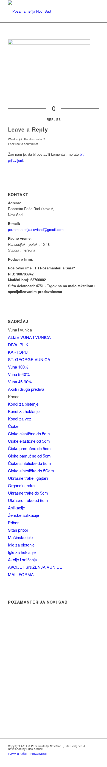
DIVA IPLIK (18, 344)
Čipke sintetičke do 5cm (29, 463)
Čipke (13, 426)
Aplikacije (16, 508)
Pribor (13, 522)
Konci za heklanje (24, 411)
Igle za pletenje (21, 545)
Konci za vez (19, 419)
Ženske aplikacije (23, 515)
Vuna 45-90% (20, 381)
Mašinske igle (20, 537)
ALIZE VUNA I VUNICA (29, 337)
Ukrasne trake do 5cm (28, 493)
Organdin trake (21, 485)
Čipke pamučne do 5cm (29, 448)
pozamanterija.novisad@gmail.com (36, 229)
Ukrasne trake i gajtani (28, 478)
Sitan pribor (18, 530)
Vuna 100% (18, 367)
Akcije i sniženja (22, 559)
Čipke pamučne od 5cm (29, 456)
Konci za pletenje (23, 404)
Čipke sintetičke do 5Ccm (31, 470)
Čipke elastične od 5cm (29, 441)
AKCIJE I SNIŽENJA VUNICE (35, 567)
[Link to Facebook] (95, 760)
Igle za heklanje (22, 552)
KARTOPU (18, 352)
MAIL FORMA (21, 574)
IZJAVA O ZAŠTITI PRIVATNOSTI (27, 754)
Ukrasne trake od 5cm (28, 500)
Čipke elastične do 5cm (29, 433)
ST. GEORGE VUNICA (29, 359)
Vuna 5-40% (19, 374)
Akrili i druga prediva (26, 389)
